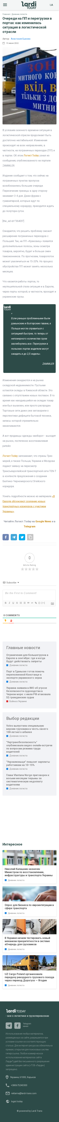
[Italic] (9, 603)
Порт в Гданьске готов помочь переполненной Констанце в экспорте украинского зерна (25, 674)
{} (39, 603)
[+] (43, 603)
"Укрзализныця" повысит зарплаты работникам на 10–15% (28, 763)
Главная (6, 14)
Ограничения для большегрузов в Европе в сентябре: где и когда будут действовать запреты (27, 658)
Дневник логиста (19, 14)
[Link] (36, 603)
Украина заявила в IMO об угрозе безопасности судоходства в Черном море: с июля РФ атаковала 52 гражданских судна (28, 692)
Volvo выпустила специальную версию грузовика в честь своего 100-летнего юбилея (27, 729)
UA (51, 4)
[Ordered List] (20, 603)
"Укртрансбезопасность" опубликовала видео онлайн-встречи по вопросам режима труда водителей (29, 747)
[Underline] (13, 603)
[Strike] (17, 603)
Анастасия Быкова (20, 39)
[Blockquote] (28, 603)
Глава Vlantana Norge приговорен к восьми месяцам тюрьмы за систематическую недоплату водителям (27, 780)
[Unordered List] (24, 603)
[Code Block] (32, 603)
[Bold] (5, 603)
